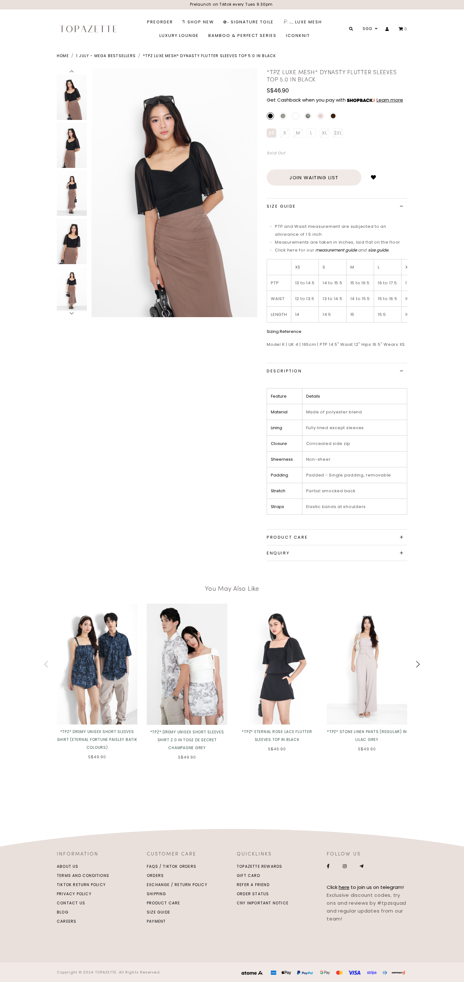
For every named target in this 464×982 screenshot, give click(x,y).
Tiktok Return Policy (81, 884)
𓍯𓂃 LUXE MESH (302, 22)
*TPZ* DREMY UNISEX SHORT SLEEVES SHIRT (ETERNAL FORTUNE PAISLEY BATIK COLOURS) (97, 739)
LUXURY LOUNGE (179, 35)
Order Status (253, 893)
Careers (66, 921)
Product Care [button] (287, 537)
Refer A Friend (253, 884)
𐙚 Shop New (198, 22)
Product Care (163, 903)
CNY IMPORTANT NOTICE (263, 903)
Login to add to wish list (373, 177)
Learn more (390, 100)
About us (68, 866)
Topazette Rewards (259, 866)
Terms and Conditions (83, 875)
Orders (155, 875)
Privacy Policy (74, 893)
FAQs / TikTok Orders (171, 866)
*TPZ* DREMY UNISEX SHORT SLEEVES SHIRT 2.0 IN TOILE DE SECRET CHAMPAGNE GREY (187, 739)
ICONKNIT (298, 35)
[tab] (337, 206)
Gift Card (248, 875)
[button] (72, 71)
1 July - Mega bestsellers (106, 55)
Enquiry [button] (278, 553)
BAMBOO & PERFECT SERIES (242, 35)
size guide (378, 250)
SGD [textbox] (367, 28)
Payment (156, 921)
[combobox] (369, 28)
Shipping (156, 893)
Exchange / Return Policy (177, 884)
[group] (72, 96)
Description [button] (284, 371)
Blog (62, 912)
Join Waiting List (314, 177)
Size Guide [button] (281, 206)
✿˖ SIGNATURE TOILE (248, 22)
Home (63, 55)
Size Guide (158, 912)
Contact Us (71, 903)
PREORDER (160, 22)
